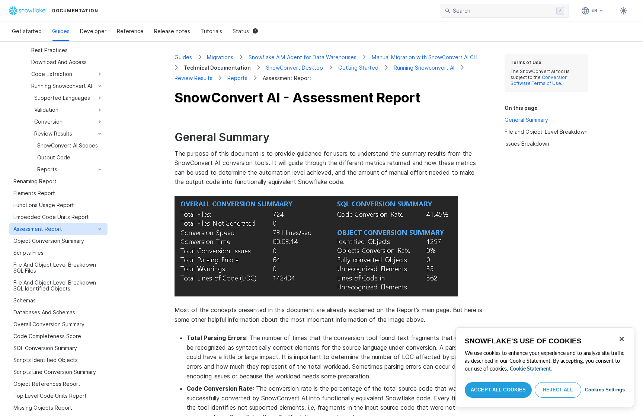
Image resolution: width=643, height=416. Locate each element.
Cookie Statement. (531, 369)
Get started (27, 31)
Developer (93, 31)
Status (241, 31)
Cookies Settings (605, 390)
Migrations (220, 57)
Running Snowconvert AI (424, 67)
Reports (237, 78)
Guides (61, 31)
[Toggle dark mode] (623, 10)
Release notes (172, 31)
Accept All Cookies (498, 390)
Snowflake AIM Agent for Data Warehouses (302, 57)
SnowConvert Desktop (294, 67)
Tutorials (211, 31)
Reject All (558, 390)
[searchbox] (503, 11)
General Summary (526, 120)
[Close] (622, 339)
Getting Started (358, 67)
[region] (544, 367)
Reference (130, 31)
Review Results (193, 78)
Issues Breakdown (527, 143)
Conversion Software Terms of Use (539, 80)
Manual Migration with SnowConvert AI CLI (424, 57)
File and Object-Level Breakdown (546, 131)
